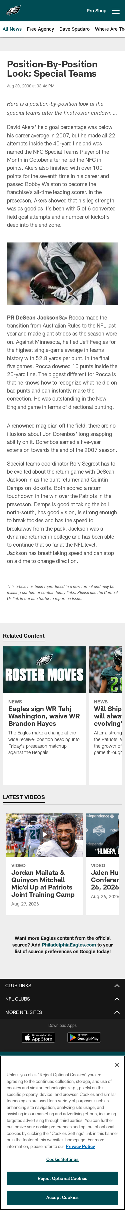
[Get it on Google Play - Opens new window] (84, 1041)
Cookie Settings (62, 1159)
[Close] (117, 1065)
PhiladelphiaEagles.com (69, 945)
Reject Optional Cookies (62, 1178)
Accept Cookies (62, 1197)
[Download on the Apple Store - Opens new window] (38, 1038)
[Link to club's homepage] (13, 8)
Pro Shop (96, 10)
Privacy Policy (80, 1146)
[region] (62, 1133)
